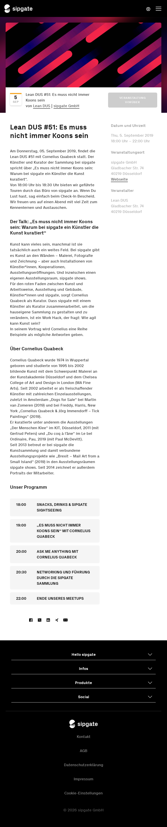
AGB (83, 750)
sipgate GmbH (66, 105)
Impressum (83, 779)
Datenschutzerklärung (83, 764)
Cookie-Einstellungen (83, 793)
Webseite (119, 179)
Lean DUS (41, 105)
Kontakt (83, 736)
